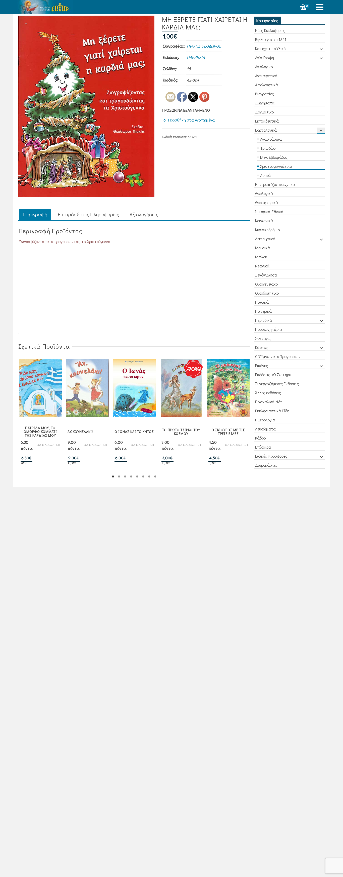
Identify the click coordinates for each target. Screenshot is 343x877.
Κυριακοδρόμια (267, 229)
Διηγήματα (264, 102)
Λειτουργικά (265, 238)
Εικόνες (261, 365)
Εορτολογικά (266, 130)
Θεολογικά (264, 193)
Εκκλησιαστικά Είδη (272, 410)
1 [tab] (113, 476)
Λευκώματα (265, 428)
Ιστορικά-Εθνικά (269, 211)
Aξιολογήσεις (144, 214)
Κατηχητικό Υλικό (270, 48)
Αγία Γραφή (264, 57)
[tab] (35, 215)
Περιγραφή (35, 214)
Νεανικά (262, 265)
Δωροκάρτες (266, 465)
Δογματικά (264, 111)
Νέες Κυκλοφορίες (270, 30)
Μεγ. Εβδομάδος (274, 157)
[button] (188, 120)
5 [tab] (137, 476)
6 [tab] (143, 476)
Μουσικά (262, 247)
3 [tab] (125, 476)
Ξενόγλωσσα (266, 274)
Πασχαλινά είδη (268, 401)
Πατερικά (263, 311)
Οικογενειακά (266, 284)
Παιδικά (262, 302)
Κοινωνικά (264, 220)
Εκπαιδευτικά (267, 121)
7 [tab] (149, 476)
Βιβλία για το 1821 (270, 39)
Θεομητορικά (266, 202)
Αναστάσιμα (271, 139)
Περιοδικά (263, 320)
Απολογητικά (266, 84)
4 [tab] (131, 476)
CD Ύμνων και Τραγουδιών (278, 356)
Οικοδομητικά (267, 293)
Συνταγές (263, 338)
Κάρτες (261, 347)
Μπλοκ (261, 256)
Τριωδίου (267, 148)
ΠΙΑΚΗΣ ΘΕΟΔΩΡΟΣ (204, 46)
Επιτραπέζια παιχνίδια (275, 184)
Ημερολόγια (265, 419)
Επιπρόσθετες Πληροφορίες (88, 214)
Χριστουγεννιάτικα (276, 166)
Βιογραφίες (264, 93)
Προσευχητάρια (268, 329)
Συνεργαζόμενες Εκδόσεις (277, 383)
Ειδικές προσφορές (271, 456)
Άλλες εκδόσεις (268, 392)
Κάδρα (260, 438)
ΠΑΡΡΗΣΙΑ (196, 57)
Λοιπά (265, 175)
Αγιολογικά (264, 66)
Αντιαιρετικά (266, 75)
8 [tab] (155, 476)
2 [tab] (119, 476)
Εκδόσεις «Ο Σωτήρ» (273, 374)
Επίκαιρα (263, 447)
